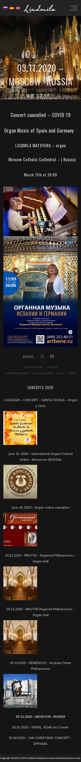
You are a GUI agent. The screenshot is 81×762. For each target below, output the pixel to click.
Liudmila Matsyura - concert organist (29, 373)
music (61, 373)
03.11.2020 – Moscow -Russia (40, 717)
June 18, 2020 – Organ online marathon (40, 507)
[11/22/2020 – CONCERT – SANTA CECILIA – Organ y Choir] (20, 428)
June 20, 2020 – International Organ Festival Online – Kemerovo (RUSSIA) (40, 457)
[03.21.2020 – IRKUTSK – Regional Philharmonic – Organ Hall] (20, 583)
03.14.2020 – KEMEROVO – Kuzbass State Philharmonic (40, 666)
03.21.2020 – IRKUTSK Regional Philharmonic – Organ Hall (41, 612)
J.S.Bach (52, 367)
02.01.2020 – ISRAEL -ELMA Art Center (40, 727)
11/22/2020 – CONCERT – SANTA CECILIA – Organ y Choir (40, 403)
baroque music (33, 367)
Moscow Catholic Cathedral (31, 159)
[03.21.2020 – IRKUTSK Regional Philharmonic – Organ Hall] (20, 637)
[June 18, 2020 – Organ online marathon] (20, 530)
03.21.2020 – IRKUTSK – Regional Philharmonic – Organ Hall (40, 558)
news (72, 373)
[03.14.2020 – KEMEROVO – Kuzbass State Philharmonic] (20, 691)
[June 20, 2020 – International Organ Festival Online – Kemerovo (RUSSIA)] (20, 482)
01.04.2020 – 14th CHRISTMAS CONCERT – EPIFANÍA (40, 741)
